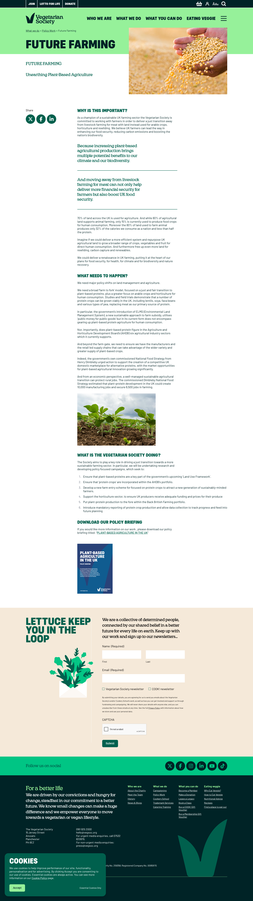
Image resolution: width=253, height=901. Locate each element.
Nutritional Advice (213, 798)
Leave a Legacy (186, 798)
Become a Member (188, 790)
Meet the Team (135, 794)
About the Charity (137, 790)
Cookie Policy (39, 878)
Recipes (208, 802)
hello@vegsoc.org (86, 832)
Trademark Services (163, 802)
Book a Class (185, 802)
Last (148, 661)
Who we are (99, 18)
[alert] (55, 874)
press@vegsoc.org (87, 845)
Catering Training (162, 806)
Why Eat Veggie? (212, 790)
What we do (128, 18)
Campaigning (160, 790)
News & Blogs (135, 802)
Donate (70, 4)
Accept (17, 888)
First (104, 661)
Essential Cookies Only (90, 888)
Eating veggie (201, 18)
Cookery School (161, 798)
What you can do (164, 18)
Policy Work (48, 30)
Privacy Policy (154, 708)
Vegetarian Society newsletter (125, 689)
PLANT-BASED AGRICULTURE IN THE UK (122, 532)
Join (31, 4)
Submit (110, 743)
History (131, 798)
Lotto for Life (50, 4)
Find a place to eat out (215, 806)
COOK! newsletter (163, 689)
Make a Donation (187, 794)
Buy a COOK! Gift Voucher (187, 808)
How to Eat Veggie (213, 794)
